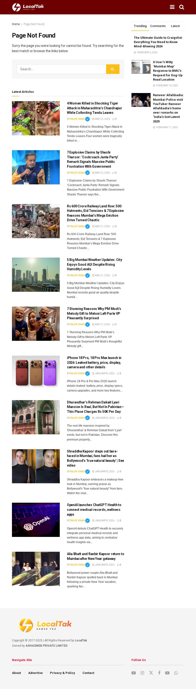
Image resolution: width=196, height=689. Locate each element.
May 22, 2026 (102, 172)
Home (16, 24)
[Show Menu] (172, 7)
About (16, 673)
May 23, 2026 (102, 119)
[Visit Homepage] (28, 7)
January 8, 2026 (104, 373)
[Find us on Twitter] (151, 673)
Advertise (35, 673)
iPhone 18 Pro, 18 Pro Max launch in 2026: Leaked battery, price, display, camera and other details (94, 362)
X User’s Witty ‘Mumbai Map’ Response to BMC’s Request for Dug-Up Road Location (168, 70)
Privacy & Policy (62, 673)
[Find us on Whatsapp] (176, 673)
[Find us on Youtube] (133, 673)
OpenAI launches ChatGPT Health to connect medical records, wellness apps (94, 509)
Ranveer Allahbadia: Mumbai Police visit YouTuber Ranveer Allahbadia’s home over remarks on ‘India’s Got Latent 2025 (168, 108)
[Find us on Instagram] (142, 673)
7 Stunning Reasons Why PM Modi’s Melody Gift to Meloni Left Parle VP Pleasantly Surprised (94, 313)
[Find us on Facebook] (159, 673)
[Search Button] (181, 7)
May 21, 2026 (102, 226)
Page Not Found (34, 24)
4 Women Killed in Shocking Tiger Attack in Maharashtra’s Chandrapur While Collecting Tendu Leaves (94, 108)
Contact (88, 673)
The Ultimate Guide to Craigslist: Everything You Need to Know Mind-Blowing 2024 (158, 42)
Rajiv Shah (80, 119)
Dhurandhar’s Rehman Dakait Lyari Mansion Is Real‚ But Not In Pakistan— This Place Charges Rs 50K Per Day (95, 406)
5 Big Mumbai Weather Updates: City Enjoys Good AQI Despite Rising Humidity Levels (94, 264)
